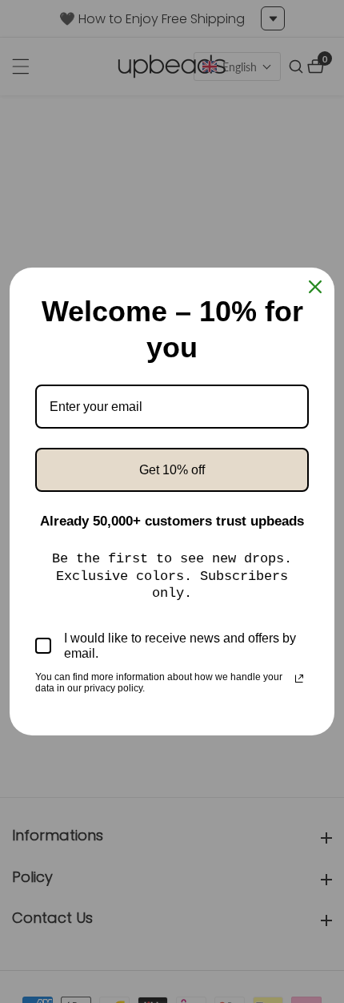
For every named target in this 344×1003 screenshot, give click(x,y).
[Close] (315, 287)
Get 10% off (172, 470)
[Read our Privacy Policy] (299, 678)
